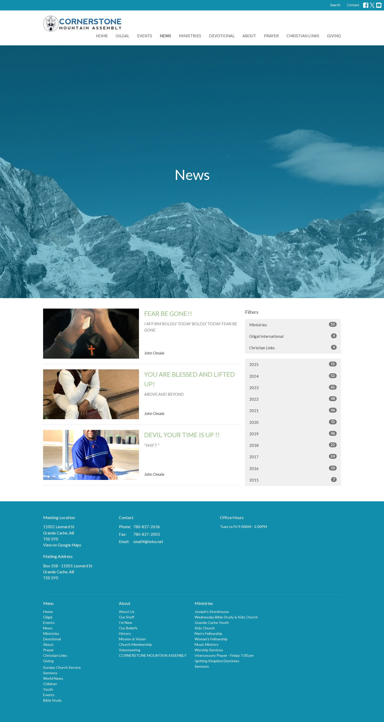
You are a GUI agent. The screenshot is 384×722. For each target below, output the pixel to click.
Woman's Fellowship (211, 639)
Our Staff (126, 617)
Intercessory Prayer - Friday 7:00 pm (224, 655)
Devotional (222, 35)
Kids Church (205, 628)
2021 (292, 410)
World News (53, 678)
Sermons (50, 673)
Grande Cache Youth (212, 622)
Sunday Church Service (62, 667)
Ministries (190, 35)
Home (102, 35)
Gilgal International (292, 336)
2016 (292, 468)
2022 (292, 398)
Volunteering (129, 650)
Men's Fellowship (208, 633)
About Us (127, 611)
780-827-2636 (146, 526)
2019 (292, 433)
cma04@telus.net (148, 541)
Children (50, 684)
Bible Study (52, 700)
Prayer (271, 35)
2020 (292, 422)
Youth (48, 689)
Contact (353, 5)
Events (144, 35)
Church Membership (135, 644)
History (125, 633)
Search (335, 5)
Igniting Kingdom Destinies (217, 661)
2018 (292, 445)
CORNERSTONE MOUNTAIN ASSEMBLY (153, 655)
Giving (334, 35)
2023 (292, 387)
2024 (292, 376)
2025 (292, 364)
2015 (292, 479)
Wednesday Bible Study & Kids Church (226, 617)
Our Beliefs (128, 628)
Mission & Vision (132, 639)
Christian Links (303, 35)
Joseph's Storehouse (212, 611)
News (165, 35)
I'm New (125, 622)
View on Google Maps (62, 545)
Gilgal (122, 35)
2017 (292, 456)
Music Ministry (206, 644)
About (249, 35)
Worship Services (209, 650)
